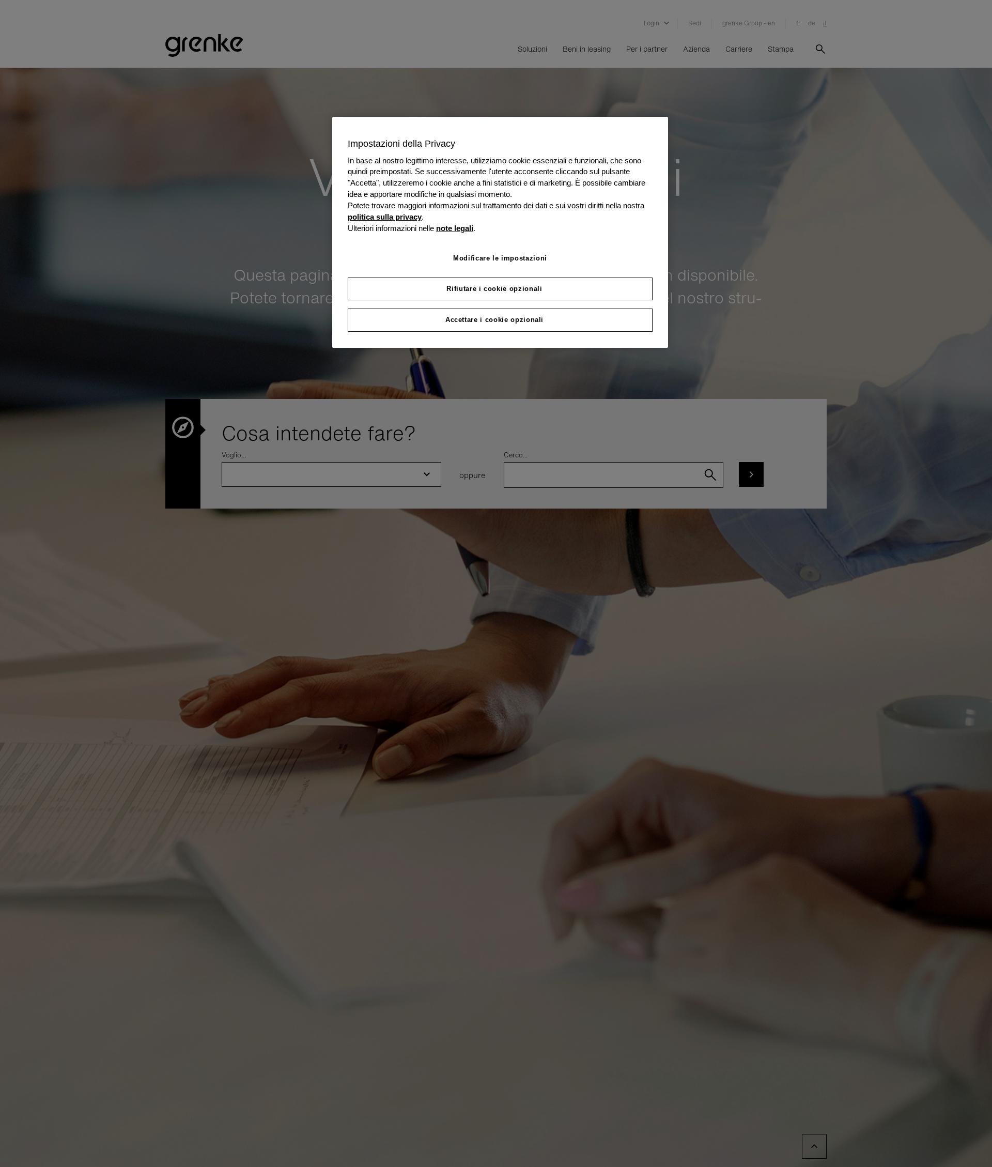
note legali (454, 228)
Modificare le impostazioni (500, 258)
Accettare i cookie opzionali (494, 320)
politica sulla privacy (385, 217)
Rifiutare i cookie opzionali (494, 289)
